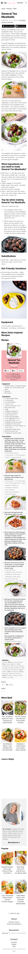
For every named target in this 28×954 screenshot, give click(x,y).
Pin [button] (15, 370)
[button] (11, 365)
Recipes (9, 8)
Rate (21, 370)
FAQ (14, 946)
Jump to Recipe (9, 26)
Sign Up (5, 933)
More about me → (14, 842)
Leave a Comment (7, 22)
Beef (15, 8)
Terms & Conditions (14, 924)
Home (3, 8)
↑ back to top (14, 913)
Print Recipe (21, 26)
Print (7, 370)
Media (14, 944)
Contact (14, 942)
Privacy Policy (14, 922)
